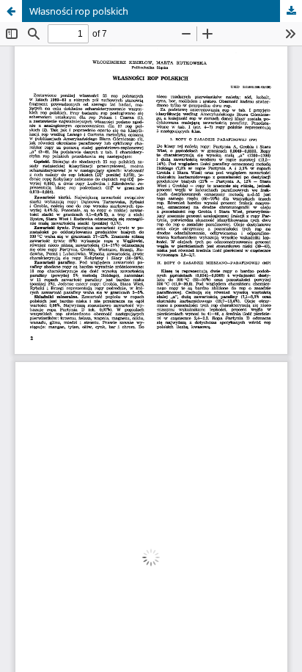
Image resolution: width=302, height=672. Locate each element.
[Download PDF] (291, 11)
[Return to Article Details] (11, 11)
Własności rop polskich (78, 11)
